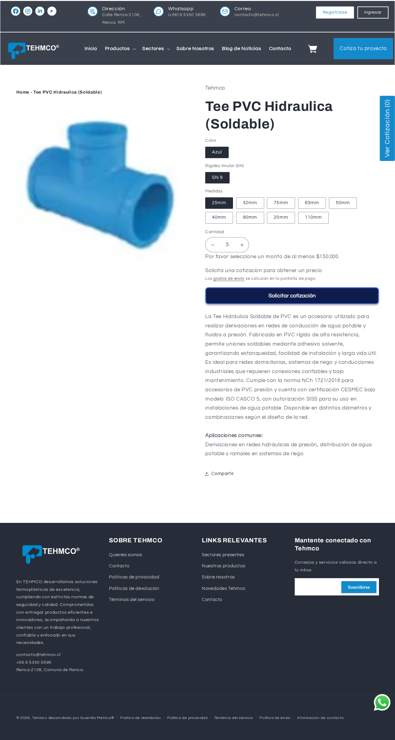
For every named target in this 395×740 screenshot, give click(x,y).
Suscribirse (359, 587)
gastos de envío (228, 279)
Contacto (119, 566)
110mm (313, 217)
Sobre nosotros (218, 577)
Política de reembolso (140, 718)
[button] (120, 49)
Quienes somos (125, 555)
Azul (217, 152)
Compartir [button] (222, 473)
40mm (219, 217)
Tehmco (39, 718)
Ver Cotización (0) (387, 128)
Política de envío (275, 718)
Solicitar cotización (292, 296)
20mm (281, 217)
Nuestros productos (223, 566)
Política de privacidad (187, 718)
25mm (219, 202)
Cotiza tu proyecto (363, 48)
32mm (250, 202)
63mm (312, 202)
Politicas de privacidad (134, 577)
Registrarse (335, 12)
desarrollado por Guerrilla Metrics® (81, 718)
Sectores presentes (223, 555)
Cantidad (214, 232)
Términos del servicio (131, 599)
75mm (281, 202)
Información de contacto (320, 718)
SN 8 (217, 177)
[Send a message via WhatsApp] (382, 702)
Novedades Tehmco (223, 588)
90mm (250, 217)
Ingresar (373, 12)
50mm (343, 202)
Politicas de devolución (134, 588)
